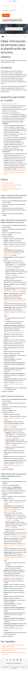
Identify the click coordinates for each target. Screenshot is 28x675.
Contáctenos (6, 15)
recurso (16, 264)
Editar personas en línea (8, 183)
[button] (21, 29)
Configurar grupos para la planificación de (14, 246)
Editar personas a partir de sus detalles (11, 185)
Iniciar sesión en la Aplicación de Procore (12, 20)
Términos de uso (15, 666)
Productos (12, 36)
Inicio (6, 36)
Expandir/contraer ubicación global (25, 36)
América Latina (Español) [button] (10, 10)
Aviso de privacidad (6, 666)
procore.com (6, 5)
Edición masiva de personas (9, 187)
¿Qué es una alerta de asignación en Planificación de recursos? (15, 300)
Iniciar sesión (14, 668)
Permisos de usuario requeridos (10, 104)
